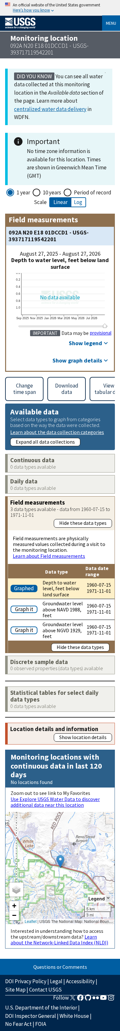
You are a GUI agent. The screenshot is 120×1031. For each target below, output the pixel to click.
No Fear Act (18, 1023)
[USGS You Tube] (103, 999)
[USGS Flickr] (96, 999)
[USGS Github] (88, 999)
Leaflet (30, 921)
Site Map (15, 989)
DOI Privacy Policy (25, 981)
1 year (23, 192)
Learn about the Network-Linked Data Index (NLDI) (59, 939)
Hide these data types (83, 523)
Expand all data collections (45, 442)
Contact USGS (45, 989)
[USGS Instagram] (111, 999)
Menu (111, 23)
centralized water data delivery (50, 109)
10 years (52, 192)
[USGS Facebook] (80, 999)
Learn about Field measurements (49, 556)
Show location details (83, 737)
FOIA (40, 1023)
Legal (56, 981)
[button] (60, 861)
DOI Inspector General (30, 1015)
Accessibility (80, 981)
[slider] (104, 326)
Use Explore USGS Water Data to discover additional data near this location (55, 802)
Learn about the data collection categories (57, 432)
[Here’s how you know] (60, 8)
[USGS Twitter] (72, 999)
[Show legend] (108, 898)
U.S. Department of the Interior (41, 1007)
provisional (100, 333)
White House (74, 1015)
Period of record (92, 192)
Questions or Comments (60, 967)
